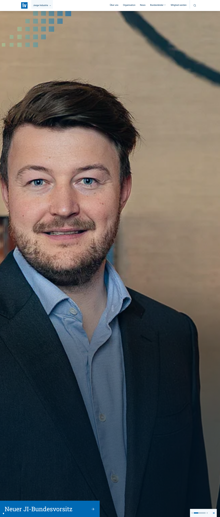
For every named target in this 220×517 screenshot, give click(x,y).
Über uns (114, 5)
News (143, 5)
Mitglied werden (179, 5)
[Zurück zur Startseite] (24, 5)
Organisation (129, 5)
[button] (192, 513)
